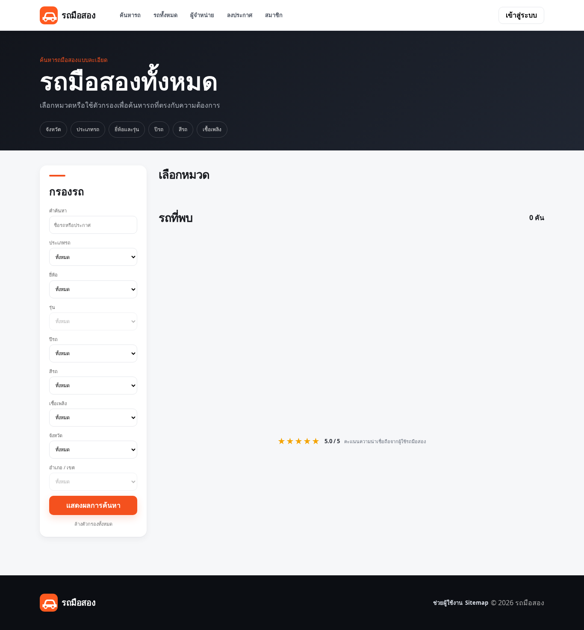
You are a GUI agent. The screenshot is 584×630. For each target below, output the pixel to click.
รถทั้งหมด (165, 15)
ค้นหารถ (130, 15)
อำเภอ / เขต (62, 467)
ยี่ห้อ (53, 274)
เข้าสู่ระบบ (521, 15)
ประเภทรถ (88, 129)
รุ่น (52, 307)
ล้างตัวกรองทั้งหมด (93, 524)
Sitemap (476, 602)
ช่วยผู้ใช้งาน (448, 602)
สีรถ (183, 129)
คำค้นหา (58, 210)
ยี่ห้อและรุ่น (127, 129)
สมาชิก (274, 15)
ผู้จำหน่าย (202, 15)
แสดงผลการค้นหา (93, 505)
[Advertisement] (351, 329)
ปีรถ (158, 129)
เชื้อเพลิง (212, 129)
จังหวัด (53, 129)
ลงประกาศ (239, 15)
